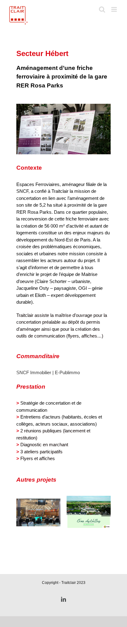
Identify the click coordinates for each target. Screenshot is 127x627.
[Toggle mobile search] (102, 9)
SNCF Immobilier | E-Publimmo (48, 372)
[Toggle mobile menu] (114, 9)
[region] (63, 129)
